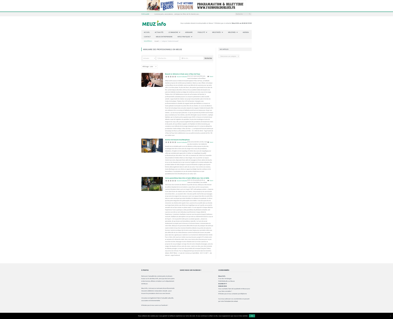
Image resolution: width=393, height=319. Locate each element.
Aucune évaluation (182, 76)
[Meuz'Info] (154, 23)
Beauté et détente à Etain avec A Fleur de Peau (182, 74)
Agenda (246, 32)
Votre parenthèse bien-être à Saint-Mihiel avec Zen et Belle (187, 178)
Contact (147, 37)
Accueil (147, 32)
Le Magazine (173, 32)
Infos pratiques (183, 37)
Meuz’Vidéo (216, 32)
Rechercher (208, 58)
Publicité (201, 32)
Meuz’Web (231, 32)
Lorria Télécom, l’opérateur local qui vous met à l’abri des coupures (176, 14)
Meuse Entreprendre (164, 37)
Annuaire (189, 32)
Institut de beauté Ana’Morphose (177, 140)
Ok (252, 316)
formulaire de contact (231, 301)
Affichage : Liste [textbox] (147, 66)
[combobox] (149, 66)
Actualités (159, 32)
